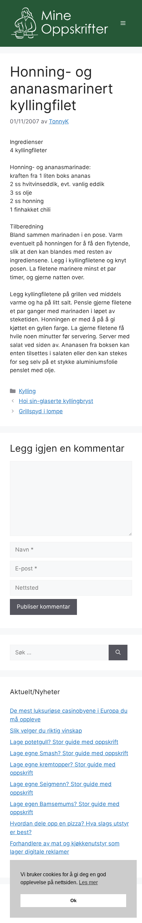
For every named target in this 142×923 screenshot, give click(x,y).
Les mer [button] (88, 882)
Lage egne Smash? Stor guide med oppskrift (69, 753)
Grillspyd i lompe (41, 411)
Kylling (27, 391)
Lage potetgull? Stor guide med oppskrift (64, 742)
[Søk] (118, 653)
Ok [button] (73, 900)
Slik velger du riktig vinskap (46, 730)
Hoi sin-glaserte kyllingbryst (56, 401)
